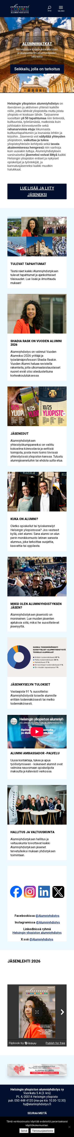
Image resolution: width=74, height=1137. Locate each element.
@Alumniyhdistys (47, 916)
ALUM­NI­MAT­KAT (37, 44)
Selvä (24, 1130)
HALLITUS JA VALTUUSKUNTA (32, 832)
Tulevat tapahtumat (28, 264)
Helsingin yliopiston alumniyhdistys (37, 933)
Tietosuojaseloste (42, 1130)
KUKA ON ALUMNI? (24, 519)
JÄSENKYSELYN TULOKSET (30, 684)
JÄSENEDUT (19, 433)
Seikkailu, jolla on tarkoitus (37, 69)
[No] (69, 1127)
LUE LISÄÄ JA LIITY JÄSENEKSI (37, 191)
